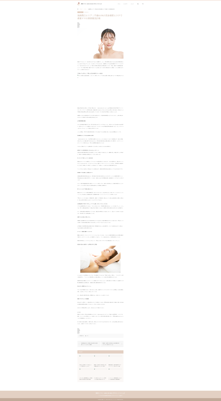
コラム (80, 12)
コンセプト (125, 3)
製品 (138, 3)
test (83, 335)
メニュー (132, 3)
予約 (143, 3)
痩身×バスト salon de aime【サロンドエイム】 (91, 3)
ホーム (119, 3)
